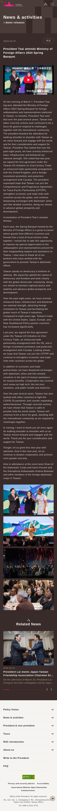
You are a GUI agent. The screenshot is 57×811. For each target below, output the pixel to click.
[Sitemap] (45, 4)
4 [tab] (26, 690)
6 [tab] (39, 690)
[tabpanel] (28, 657)
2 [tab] (13, 690)
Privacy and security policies (21, 784)
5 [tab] (32, 690)
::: (2, 1)
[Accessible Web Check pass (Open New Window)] (28, 777)
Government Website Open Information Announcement (29, 788)
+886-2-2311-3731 (30, 806)
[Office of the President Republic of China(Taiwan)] (13, 4)
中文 (48, 41)
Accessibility (43, 784)
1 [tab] (6, 690)
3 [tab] (19, 690)
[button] (52, 798)
